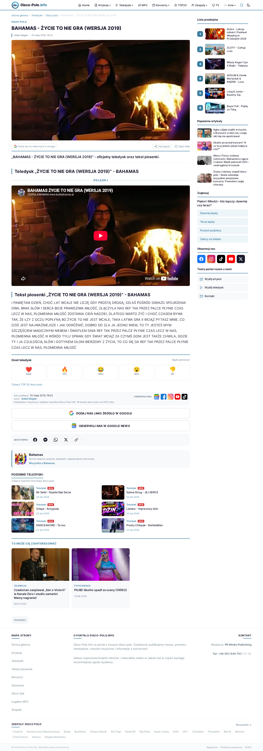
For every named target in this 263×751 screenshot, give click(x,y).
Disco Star (18, 693)
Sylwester (18, 685)
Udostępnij (164, 146)
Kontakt (210, 296)
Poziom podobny (210, 230)
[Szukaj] (241, 5)
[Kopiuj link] (76, 440)
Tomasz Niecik (98, 731)
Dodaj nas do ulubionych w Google (36, 146)
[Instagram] (170, 397)
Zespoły (201, 5)
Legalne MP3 (20, 701)
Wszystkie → (243, 724)
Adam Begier (21, 35)
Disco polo (52, 15)
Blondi (227, 731)
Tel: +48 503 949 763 (232, 653)
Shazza (36, 736)
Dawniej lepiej (209, 213)
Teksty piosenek (22, 669)
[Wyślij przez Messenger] (45, 440)
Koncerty (162, 5)
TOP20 (182, 5)
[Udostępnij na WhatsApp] (56, 440)
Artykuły (104, 5)
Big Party (145, 731)
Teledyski (126, 5)
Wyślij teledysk (214, 287)
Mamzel (239, 731)
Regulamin (212, 747)
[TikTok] (184, 397)
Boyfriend (80, 731)
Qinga (67, 731)
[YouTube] (177, 397)
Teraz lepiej (207, 221)
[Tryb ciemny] (248, 5)
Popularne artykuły (209, 121)
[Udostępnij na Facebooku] (35, 440)
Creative (18, 731)
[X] (241, 259)
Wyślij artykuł (213, 279)
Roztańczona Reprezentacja (43, 731)
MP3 (144, 5)
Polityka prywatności (231, 747)
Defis (176, 731)
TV (217, 5)
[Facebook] (163, 397)
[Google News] (156, 397)
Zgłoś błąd (184, 146)
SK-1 (185, 731)
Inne (231, 5)
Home (86, 5)
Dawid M (130, 731)
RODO (248, 747)
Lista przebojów (207, 19)
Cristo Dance (20, 736)
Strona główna (20, 15)
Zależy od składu (210, 239)
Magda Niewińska (55, 736)
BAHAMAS (20, 620)
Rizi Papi (116, 731)
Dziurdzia (198, 731)
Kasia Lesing (161, 731)
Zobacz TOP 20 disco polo (27, 384)
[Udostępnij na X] (66, 440)
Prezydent (214, 731)
